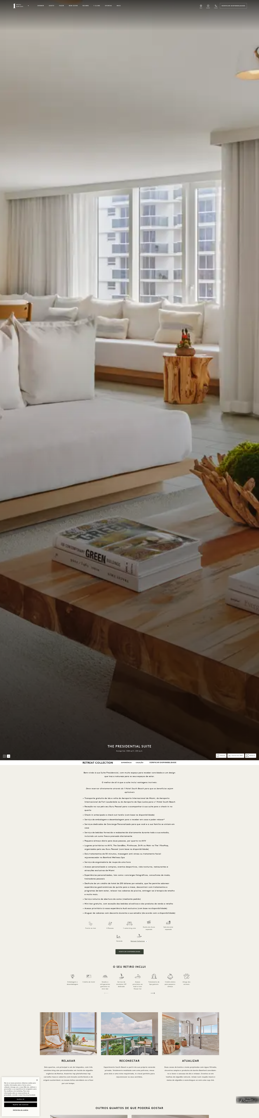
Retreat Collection (98, 763)
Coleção (139, 762)
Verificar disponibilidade (233, 5)
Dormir (41, 5)
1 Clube (97, 5)
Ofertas (108, 5)
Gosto (51, 5)
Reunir (86, 5)
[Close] (37, 1080)
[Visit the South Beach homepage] (18, 6)
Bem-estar (73, 5)
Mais (119, 5)
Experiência (126, 762)
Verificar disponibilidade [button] (129, 951)
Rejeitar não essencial (20, 1104)
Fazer (61, 5)
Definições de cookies (20, 1110)
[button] (28, 5)
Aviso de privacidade (29, 1095)
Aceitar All (20, 1099)
